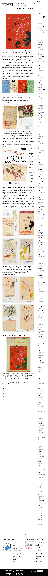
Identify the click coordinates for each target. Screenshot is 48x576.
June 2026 (40, 26)
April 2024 (40, 93)
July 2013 (40, 432)
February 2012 (41, 474)
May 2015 (40, 373)
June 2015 (40, 371)
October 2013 (41, 425)
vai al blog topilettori (35, 567)
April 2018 (40, 282)
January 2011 (41, 510)
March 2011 (40, 503)
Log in (32, 1)
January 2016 (41, 352)
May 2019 (40, 249)
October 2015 (41, 362)
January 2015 (41, 383)
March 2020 (41, 222)
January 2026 (41, 39)
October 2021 (41, 174)
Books (29, 3)
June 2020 (40, 214)
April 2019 (40, 251)
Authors (23, 3)
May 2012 (40, 467)
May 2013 (40, 435)
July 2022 (40, 150)
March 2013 (40, 439)
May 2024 (40, 91)
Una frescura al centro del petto (34, 539)
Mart (31, 61)
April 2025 (40, 61)
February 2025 (41, 67)
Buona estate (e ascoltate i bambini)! (10, 540)
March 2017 (40, 314)
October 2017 (41, 301)
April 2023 (40, 124)
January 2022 (41, 164)
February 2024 (41, 98)
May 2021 (40, 185)
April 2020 (40, 218)
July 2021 (40, 181)
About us (17, 3)
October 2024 (41, 80)
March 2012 (40, 470)
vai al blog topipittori (12, 567)
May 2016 (40, 341)
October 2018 (41, 270)
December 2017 (41, 294)
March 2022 (41, 157)
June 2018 (40, 279)
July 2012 (40, 463)
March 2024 (41, 95)
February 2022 (41, 161)
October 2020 (41, 206)
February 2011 (41, 507)
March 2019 (41, 253)
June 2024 (40, 89)
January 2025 (41, 70)
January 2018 (41, 291)
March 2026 (41, 32)
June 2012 (40, 465)
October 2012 (41, 456)
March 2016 (41, 345)
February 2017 (41, 317)
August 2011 (41, 494)
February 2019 (41, 256)
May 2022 (40, 154)
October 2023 (41, 112)
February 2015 (41, 380)
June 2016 (40, 339)
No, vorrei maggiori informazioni (16, 574)
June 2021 (40, 183)
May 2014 (40, 404)
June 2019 (40, 247)
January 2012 (41, 477)
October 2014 (41, 393)
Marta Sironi (6, 13)
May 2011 (40, 500)
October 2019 (41, 239)
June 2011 (40, 498)
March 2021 (40, 189)
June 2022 (40, 152)
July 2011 (40, 496)
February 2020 (41, 225)
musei (3, 396)
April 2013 (40, 437)
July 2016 (40, 338)
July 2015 (40, 369)
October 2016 (41, 331)
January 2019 (41, 260)
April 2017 (40, 312)
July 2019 (40, 246)
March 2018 (40, 284)
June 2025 (40, 58)
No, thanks (39, 571)
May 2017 (40, 310)
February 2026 (41, 35)
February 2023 (41, 129)
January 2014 (41, 415)
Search (44, 17)
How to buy (35, 3)
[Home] (7, 4)
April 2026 (40, 30)
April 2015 (40, 375)
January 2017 (41, 320)
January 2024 (41, 101)
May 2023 (40, 122)
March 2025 (41, 63)
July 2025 (40, 56)
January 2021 (41, 195)
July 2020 (40, 213)
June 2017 (40, 308)
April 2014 (40, 406)
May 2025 (40, 60)
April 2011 (40, 502)
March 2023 (41, 126)
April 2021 (40, 187)
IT (42, 1)
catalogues (25, 5)
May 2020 (40, 216)
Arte (3, 390)
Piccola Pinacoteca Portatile (8, 398)
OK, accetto (33, 571)
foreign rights (18, 5)
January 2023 (41, 133)
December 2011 (41, 481)
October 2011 (41, 487)
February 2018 (41, 288)
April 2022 (40, 155)
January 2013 (41, 446)
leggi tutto (40, 561)
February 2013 (41, 442)
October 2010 (41, 521)
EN (44, 1)
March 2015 (40, 376)
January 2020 (41, 228)
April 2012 (40, 469)
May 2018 (40, 281)
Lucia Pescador (19, 72)
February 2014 (41, 411)
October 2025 (41, 49)
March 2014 (41, 408)
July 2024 (40, 87)
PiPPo (12, 50)
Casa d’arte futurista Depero (23, 64)
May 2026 (40, 28)
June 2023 (40, 120)
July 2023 (40, 119)
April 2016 (40, 343)
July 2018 (40, 277)
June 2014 (40, 402)
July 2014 (40, 400)
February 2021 (41, 192)
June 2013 (40, 434)
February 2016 (41, 348)
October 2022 (41, 143)
